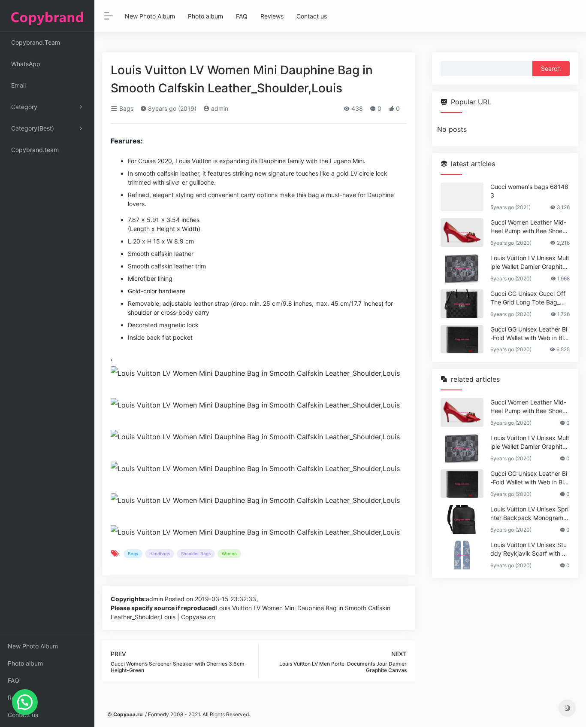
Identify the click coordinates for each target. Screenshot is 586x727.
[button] (25, 702)
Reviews (19, 697)
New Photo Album (33, 646)
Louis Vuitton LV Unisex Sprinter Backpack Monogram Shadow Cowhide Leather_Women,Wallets (529, 513)
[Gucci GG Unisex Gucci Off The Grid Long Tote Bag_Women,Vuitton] (462, 303)
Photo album (25, 663)
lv (172, 182)
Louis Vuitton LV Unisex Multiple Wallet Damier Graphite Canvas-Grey (529, 262)
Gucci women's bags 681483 (529, 191)
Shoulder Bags (196, 553)
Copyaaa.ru (127, 714)
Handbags (159, 553)
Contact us (23, 714)
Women (229, 553)
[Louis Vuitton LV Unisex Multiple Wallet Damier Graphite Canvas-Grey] (462, 268)
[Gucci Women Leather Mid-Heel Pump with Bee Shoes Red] (462, 232)
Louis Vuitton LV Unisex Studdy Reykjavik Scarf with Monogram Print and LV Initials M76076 (528, 549)
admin (218, 108)
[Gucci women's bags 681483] (462, 197)
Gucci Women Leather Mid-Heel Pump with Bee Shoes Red (528, 227)
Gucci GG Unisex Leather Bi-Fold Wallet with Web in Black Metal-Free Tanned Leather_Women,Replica (528, 333)
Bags (125, 108)
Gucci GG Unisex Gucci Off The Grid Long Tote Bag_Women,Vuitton (529, 298)
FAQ (13, 680)
